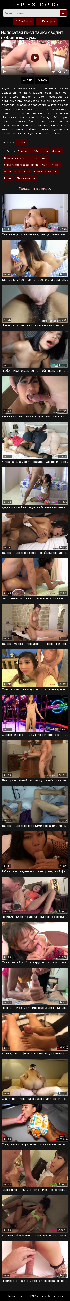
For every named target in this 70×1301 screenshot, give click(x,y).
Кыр (44, 164)
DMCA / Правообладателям (46, 1296)
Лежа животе (26, 178)
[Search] (63, 13)
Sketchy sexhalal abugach (21, 164)
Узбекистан (41, 151)
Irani (17, 171)
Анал (7, 171)
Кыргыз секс (15, 1296)
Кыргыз (35, 4)
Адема (56, 151)
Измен (8, 178)
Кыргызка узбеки (46, 171)
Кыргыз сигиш (14, 158)
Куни (27, 171)
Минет (55, 164)
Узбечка (23, 151)
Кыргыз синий (37, 158)
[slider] (27, 66)
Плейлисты (25, 21)
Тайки (21, 142)
